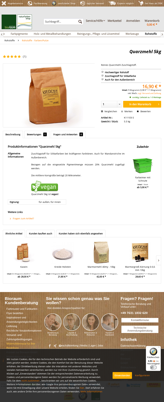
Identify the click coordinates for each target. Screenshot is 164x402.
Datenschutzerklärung (124, 345)
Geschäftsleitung (68, 345)
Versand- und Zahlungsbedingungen (19, 337)
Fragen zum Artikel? (23, 218)
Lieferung (11, 326)
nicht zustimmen (30, 380)
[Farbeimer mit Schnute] (143, 163)
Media (83, 345)
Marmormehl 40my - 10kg (101, 266)
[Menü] (159, 348)
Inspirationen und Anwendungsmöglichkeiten (21, 319)
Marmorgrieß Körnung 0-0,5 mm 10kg (140, 268)
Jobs (100, 345)
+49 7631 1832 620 (134, 313)
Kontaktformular (140, 320)
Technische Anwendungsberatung (139, 329)
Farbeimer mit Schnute (142, 179)
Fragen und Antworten (67, 134)
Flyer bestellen (14, 313)
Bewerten (145, 111)
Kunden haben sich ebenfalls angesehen (81, 233)
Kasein (24, 266)
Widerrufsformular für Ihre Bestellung (20, 345)
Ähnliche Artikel (13, 233)
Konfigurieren (142, 375)
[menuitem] (63, 21)
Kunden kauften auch (40, 233)
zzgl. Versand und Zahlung (149, 93)
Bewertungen (36, 134)
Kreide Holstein (62, 266)
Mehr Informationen (91, 391)
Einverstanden (122, 375)
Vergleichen (110, 111)
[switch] (153, 367)
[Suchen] (80, 21)
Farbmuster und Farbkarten (21, 309)
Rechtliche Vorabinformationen (23, 330)
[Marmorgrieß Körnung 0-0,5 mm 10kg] (140, 252)
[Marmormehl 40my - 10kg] (101, 252)
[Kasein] (24, 252)
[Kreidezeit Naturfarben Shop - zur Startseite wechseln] (17, 22)
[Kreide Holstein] (63, 252)
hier (82, 387)
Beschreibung (12, 134)
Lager (92, 345)
